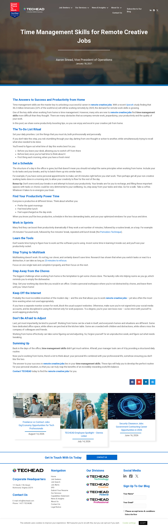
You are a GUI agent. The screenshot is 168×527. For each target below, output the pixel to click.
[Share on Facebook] (132, 382)
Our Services (56, 493)
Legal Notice (56, 507)
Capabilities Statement (60, 496)
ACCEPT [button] (143, 523)
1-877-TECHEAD (25, 503)
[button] (136, 10)
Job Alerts (55, 485)
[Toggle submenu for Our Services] (88, 7)
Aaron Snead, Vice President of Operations (84, 60)
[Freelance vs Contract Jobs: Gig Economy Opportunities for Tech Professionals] (36, 405)
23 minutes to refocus (56, 260)
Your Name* (128, 494)
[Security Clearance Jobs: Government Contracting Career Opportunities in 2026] (131, 406)
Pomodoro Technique (110, 232)
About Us (55, 501)
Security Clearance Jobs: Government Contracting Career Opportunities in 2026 (131, 426)
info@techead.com (26, 501)
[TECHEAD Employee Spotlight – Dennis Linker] (84, 411)
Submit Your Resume (59, 490)
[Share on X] (152, 382)
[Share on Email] (139, 382)
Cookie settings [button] (129, 523)
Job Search (55, 482)
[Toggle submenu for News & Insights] (107, 7)
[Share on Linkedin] (146, 382)
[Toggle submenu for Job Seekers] (71, 7)
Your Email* (128, 502)
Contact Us (55, 504)
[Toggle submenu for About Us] (120, 7)
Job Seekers (56, 479)
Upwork (130, 104)
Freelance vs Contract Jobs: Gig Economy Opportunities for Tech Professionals (36, 425)
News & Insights (57, 499)
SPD (52, 487)
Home (53, 476)
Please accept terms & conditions (140, 511)
